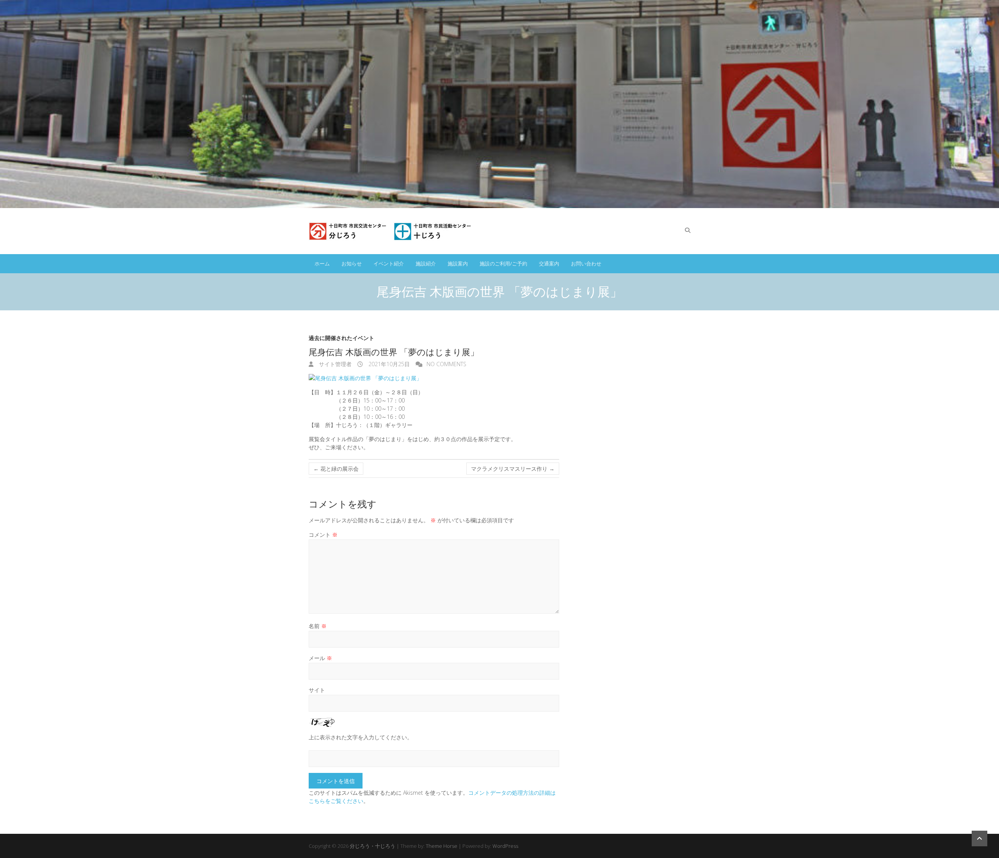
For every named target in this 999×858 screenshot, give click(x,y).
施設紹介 (426, 263)
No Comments (446, 364)
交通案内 (549, 263)
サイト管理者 (334, 364)
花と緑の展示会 (336, 468)
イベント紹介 (388, 263)
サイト (317, 690)
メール (320, 658)
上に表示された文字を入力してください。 (360, 737)
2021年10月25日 (388, 364)
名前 (318, 626)
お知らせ (351, 263)
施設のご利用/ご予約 (503, 263)
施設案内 (458, 263)
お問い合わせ (586, 263)
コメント (323, 534)
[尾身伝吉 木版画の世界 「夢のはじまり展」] (434, 378)
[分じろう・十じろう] (391, 231)
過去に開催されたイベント (341, 338)
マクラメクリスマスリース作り (513, 468)
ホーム (322, 263)
